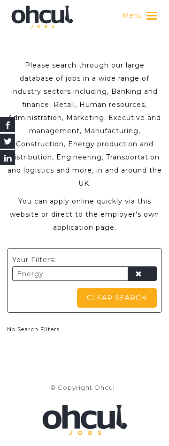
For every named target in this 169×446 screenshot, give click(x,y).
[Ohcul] (42, 17)
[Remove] (142, 274)
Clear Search (117, 298)
